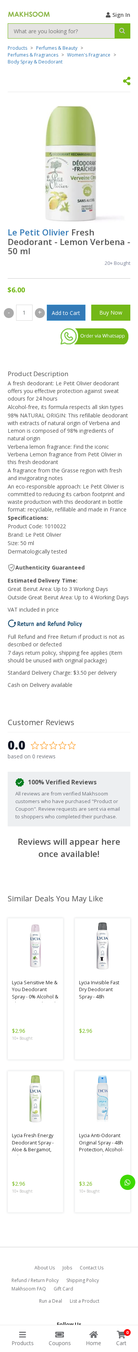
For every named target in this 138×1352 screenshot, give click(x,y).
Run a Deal (50, 1301)
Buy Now (110, 312)
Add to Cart (66, 312)
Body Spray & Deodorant (35, 61)
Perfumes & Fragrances (33, 55)
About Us (44, 1267)
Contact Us (92, 1267)
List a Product (84, 1301)
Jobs (67, 1267)
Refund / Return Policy (35, 1280)
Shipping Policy (82, 1280)
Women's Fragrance (88, 55)
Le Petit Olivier (38, 232)
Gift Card (63, 1288)
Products (17, 48)
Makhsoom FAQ (29, 1288)
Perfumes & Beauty (56, 48)
